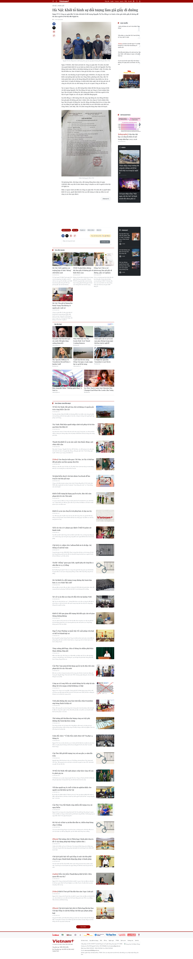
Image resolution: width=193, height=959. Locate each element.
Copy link (54, 35)
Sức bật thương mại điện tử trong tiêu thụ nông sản (124, 251)
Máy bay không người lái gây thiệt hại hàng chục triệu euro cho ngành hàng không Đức (124, 265)
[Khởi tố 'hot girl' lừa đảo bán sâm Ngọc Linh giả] (105, 896)
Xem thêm (83, 927)
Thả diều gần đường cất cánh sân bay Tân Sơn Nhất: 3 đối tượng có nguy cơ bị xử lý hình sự (129, 54)
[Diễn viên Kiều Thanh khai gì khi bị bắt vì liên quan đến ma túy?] (105, 879)
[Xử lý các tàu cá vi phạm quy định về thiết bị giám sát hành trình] (105, 532)
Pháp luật (61, 6)
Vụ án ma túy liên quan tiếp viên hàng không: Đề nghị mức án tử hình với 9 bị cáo (128, 62)
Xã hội (54, 6)
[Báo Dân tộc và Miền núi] (54, 934)
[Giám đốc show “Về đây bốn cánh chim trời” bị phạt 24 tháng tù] (105, 741)
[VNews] (139, 934)
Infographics (125, 115)
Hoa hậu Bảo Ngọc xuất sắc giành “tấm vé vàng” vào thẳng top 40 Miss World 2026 (124, 237)
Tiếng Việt (107, 1)
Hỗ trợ (105, 940)
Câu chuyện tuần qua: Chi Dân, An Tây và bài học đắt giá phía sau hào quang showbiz (73, 460)
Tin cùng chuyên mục (63, 403)
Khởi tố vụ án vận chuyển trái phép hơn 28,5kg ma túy (72, 511)
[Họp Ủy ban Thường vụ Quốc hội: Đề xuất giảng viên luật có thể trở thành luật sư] (105, 636)
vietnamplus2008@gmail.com (91, 950)
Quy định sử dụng (93, 940)
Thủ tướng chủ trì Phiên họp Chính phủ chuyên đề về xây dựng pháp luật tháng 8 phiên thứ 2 (72, 840)
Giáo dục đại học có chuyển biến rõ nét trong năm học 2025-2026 (128, 136)
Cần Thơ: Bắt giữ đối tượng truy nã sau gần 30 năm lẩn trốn (72, 754)
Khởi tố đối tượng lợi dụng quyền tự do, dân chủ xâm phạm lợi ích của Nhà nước (71, 494)
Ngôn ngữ (111, 940)
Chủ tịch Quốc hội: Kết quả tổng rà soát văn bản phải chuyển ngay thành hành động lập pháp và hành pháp (72, 857)
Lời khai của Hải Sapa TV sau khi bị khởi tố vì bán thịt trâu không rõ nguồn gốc (129, 45)
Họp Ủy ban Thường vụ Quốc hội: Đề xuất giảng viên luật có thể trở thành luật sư (73, 632)
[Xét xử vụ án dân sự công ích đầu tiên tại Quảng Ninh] (105, 602)
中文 (126, 1)
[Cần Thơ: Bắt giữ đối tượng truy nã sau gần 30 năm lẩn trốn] (105, 758)
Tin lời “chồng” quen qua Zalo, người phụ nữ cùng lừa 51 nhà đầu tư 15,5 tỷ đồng (72, 563)
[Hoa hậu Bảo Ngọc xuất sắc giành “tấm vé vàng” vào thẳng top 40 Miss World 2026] (135, 236)
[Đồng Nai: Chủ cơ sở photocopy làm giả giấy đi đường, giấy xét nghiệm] (104, 259)
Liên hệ (136, 940)
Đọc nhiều (124, 23)
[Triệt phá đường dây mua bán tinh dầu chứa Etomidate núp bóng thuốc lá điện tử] (105, 706)
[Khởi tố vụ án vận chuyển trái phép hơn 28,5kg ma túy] (105, 516)
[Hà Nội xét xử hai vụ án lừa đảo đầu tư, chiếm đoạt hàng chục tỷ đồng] (105, 827)
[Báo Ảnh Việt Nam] (132, 934)
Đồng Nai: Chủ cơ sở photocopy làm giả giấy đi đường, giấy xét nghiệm (103, 270)
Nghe (123, 243)
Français (117, 1)
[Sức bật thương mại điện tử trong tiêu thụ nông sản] (135, 252)
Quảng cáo (130, 940)
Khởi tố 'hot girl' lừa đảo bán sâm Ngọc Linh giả (75, 891)
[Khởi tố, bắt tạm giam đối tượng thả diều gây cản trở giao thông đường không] (105, 618)
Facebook (54, 23)
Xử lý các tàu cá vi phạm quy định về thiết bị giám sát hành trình (71, 528)
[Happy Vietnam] (88, 934)
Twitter (54, 27)
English (112, 1)
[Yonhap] (99, 934)
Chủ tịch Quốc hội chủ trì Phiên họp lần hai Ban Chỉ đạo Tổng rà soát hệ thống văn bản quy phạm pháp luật (73, 910)
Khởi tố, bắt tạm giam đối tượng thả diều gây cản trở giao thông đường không (73, 614)
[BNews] (62, 934)
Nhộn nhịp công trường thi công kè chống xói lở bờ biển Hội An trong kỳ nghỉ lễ (129, 169)
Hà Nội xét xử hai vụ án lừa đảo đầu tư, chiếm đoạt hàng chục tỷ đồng (72, 823)
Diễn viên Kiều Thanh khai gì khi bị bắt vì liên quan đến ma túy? (72, 875)
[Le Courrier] (122, 934)
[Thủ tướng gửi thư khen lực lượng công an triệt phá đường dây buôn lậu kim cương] (105, 723)
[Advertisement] (86, 212)
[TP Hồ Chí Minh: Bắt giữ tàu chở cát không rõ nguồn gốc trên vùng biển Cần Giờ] (105, 412)
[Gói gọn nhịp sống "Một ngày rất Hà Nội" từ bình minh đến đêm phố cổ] (129, 185)
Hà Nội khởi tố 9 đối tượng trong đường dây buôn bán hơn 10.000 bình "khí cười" (72, 581)
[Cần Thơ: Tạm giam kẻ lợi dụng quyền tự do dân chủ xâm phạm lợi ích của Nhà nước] (105, 671)
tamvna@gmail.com (115, 946)
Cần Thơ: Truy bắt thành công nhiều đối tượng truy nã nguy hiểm (72, 806)
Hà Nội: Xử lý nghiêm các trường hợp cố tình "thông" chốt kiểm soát (61, 270)
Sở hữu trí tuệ (84, 940)
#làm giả (75, 230)
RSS (101, 940)
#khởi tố (99, 230)
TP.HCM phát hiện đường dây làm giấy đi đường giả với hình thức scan (83, 270)
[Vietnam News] (111, 934)
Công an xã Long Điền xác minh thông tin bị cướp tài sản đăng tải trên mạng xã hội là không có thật (73, 684)
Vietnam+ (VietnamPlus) (64, 1)
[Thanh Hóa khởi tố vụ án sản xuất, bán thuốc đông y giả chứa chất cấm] (105, 447)
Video (123, 147)
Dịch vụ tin (123, 940)
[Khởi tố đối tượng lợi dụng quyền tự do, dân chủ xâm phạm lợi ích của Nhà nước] (105, 498)
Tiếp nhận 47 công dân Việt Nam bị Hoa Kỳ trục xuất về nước (128, 36)
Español (121, 1)
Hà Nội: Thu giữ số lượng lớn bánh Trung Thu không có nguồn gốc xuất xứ (62, 305)
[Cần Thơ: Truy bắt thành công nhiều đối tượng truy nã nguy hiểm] (105, 810)
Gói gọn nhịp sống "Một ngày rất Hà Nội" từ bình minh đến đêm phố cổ (128, 196)
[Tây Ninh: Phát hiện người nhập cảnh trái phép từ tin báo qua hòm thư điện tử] (105, 429)
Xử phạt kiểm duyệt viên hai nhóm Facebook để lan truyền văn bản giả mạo (71, 477)
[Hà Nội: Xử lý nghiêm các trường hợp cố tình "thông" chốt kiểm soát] (62, 259)
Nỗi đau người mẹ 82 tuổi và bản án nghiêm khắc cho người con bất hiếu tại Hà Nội (71, 788)
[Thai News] (80, 934)
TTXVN (117, 940)
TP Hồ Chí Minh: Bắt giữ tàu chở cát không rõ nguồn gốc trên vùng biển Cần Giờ (73, 408)
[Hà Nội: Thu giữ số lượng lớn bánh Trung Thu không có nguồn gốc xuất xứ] (62, 294)
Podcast (125, 230)
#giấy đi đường (66, 230)
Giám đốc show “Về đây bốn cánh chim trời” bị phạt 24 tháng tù (72, 737)
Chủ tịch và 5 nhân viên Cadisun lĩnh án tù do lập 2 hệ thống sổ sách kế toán (72, 546)
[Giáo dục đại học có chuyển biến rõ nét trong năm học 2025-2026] (129, 124)
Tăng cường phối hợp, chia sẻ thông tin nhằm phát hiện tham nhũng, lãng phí (72, 649)
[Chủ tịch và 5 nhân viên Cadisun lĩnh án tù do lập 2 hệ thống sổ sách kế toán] (105, 550)
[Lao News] (75, 934)
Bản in (54, 31)
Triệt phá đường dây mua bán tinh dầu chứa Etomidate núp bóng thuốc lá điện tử (72, 702)
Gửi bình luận (104, 242)
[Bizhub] (69, 934)
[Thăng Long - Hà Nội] (133, 1)
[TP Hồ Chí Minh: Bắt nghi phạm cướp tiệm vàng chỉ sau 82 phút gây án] (105, 775)
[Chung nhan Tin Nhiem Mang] (132, 944)
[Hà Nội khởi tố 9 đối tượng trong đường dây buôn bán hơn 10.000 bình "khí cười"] (105, 585)
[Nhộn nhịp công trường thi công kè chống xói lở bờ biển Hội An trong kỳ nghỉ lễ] (129, 157)
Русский (130, 1)
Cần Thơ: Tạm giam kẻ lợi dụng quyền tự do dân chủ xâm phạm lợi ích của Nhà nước (73, 667)
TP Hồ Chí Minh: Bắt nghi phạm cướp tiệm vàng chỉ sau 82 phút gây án (72, 772)
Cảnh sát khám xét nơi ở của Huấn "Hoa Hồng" (129, 27)
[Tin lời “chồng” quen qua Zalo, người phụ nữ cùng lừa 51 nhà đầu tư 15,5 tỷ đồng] (105, 567)
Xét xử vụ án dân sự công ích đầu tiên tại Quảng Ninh (72, 597)
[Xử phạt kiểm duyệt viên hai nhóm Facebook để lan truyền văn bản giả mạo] (105, 481)
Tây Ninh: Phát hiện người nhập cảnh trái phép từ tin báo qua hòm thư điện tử (73, 425)
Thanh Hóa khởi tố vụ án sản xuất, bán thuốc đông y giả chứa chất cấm (72, 443)
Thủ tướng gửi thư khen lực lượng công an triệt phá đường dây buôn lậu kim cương (71, 719)
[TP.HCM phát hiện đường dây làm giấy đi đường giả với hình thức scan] (83, 259)
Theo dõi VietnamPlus (96, 236)
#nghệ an (82, 230)
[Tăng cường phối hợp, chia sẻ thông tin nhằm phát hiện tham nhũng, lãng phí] (105, 653)
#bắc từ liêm (91, 230)
